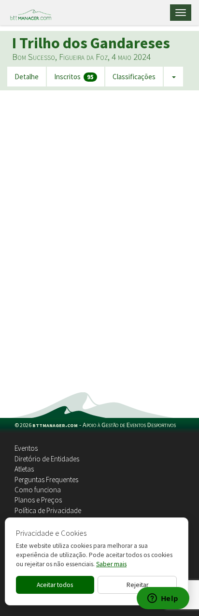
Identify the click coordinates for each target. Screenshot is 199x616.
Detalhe (26, 76)
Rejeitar (137, 585)
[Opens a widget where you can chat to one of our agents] (162, 599)
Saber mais (111, 564)
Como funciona (37, 489)
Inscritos (74, 77)
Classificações (134, 76)
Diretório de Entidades (46, 458)
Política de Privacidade (47, 510)
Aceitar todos (55, 585)
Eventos (26, 448)
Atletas (24, 468)
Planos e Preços (38, 499)
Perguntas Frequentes (46, 479)
